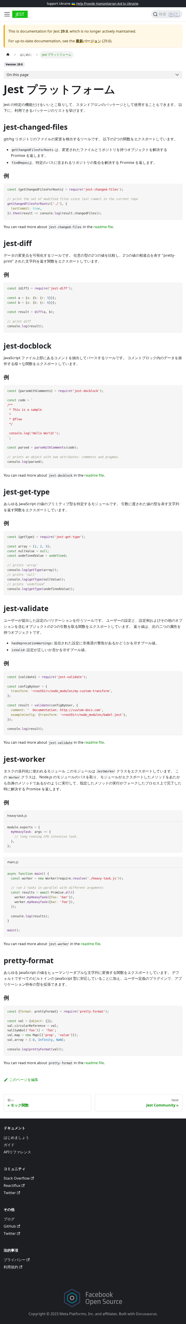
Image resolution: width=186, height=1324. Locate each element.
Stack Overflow (17, 1178)
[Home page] (8, 54)
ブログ (9, 1218)
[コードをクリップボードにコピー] (177, 189)
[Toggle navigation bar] (7, 14)
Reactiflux (12, 1185)
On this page (18, 74)
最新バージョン (88, 40)
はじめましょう (16, 1137)
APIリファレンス (17, 1152)
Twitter (10, 1192)
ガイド (9, 1144)
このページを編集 (23, 1079)
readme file (103, 226)
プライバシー (14, 1259)
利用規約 (11, 1266)
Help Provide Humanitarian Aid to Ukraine (107, 3)
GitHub (10, 1226)
